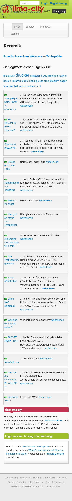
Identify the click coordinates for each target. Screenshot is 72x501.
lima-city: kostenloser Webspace (22, 56)
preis (46, 81)
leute (40, 81)
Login (44, 3)
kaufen (7, 81)
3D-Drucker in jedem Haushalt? (10, 125)
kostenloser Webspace (14, 5)
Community (59, 11)
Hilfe (4, 17)
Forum (17, 26)
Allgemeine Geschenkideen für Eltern (13, 242)
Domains (30, 11)
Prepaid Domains (55, 453)
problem (54, 81)
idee (50, 75)
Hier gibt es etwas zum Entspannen (11, 219)
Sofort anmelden (54, 420)
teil (16, 86)
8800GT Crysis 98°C (10, 338)
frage (44, 75)
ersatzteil (35, 75)
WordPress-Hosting (12, 11)
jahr (55, 75)
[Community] (9, 25)
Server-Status (52, 486)
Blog (47, 482)
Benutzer (30, 26)
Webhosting (11, 477)
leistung (32, 81)
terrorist (23, 86)
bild (5, 75)
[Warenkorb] (9, 15)
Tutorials (14, 33)
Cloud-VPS (44, 11)
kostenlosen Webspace (36, 446)
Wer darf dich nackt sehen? (10, 323)
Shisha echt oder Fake (9, 165)
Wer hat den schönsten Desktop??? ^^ (11, 379)
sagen (63, 81)
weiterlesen (26, 105)
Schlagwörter (54, 56)
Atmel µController (10, 279)
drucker (22, 75)
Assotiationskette (13, 362)
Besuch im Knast (10, 202)
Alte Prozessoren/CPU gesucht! (14, 259)
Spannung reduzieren (10, 145)
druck (11, 75)
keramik (16, 81)
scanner (8, 86)
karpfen (63, 75)
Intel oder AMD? (11, 398)
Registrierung (58, 3)
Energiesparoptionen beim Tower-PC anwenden (15, 104)
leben (25, 81)
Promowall (45, 26)
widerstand (34, 86)
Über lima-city (35, 482)
